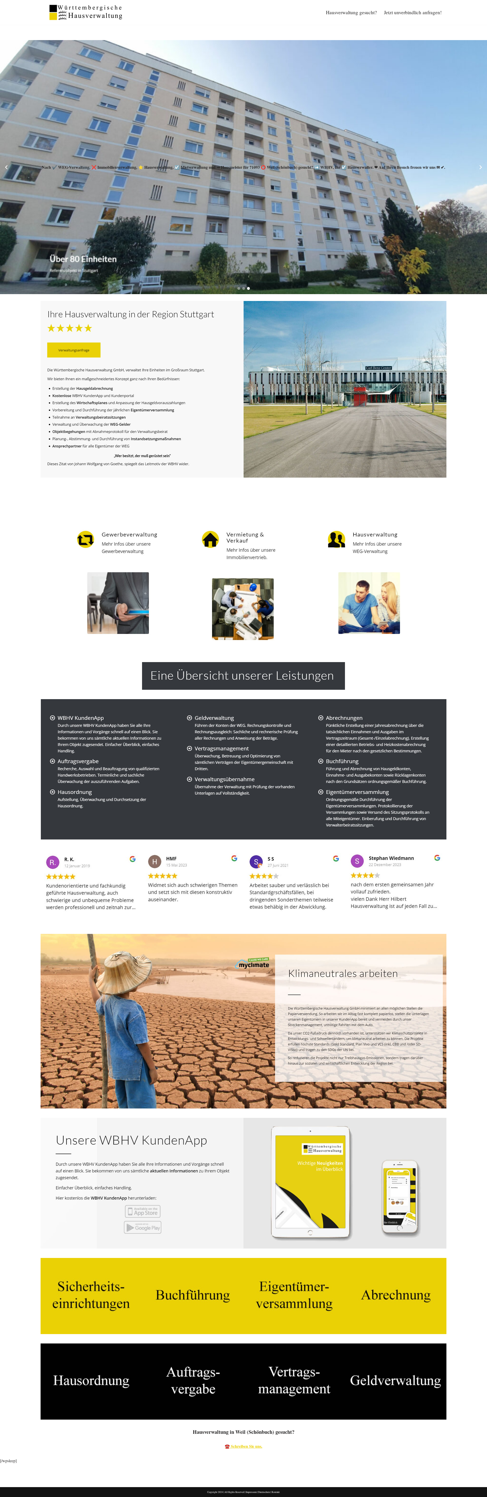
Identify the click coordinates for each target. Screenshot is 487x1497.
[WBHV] (85, 12)
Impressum (251, 1492)
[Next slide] (480, 167)
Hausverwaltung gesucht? (351, 12)
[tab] (20, 506)
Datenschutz (264, 1492)
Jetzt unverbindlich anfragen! (413, 12)
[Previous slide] (6, 167)
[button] (238, 288)
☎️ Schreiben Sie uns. (243, 1446)
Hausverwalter (20, 505)
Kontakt (276, 1492)
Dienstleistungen (65, 505)
